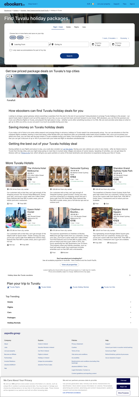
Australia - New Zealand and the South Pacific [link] (35, 10)
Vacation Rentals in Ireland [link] (46, 347)
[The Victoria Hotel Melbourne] (26, 186)
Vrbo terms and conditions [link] (79, 354)
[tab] (57, 27)
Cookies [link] (74, 347)
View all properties (69, 265)
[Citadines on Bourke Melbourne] (69, 231)
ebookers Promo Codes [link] (45, 365)
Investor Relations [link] (9, 361)
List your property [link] (9, 351)
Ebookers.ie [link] (7, 10)
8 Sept (98, 45)
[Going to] (69, 44)
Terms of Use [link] (76, 351)
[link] (22, 287)
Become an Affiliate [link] (10, 354)
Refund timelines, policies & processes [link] (116, 354)
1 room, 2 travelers (109, 38)
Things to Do (25, 153)
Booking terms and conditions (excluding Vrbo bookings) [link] (85, 362)
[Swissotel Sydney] (69, 186)
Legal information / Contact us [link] (81, 370)
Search (69, 56)
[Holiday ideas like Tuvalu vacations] (69, 275)
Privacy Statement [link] (77, 344)
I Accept (123, 380)
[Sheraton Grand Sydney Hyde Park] (112, 186)
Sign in (132, 4)
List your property (103, 4)
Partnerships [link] (8, 358)
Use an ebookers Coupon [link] (113, 358)
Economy (124, 38)
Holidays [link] (16, 10)
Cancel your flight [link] (110, 351)
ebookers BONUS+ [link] (10, 365)
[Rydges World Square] (112, 231)
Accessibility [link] (75, 358)
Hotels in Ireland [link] (43, 344)
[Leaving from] (29, 44)
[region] (69, 387)
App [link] (5, 368)
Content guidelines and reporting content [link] (84, 373)
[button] (69, 302)
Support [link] (107, 344)
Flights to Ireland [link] (43, 354)
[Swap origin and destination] (49, 44)
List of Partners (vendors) (72, 393)
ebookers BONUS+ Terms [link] (79, 366)
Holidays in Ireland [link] (43, 358)
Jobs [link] (5, 347)
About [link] (6, 344)
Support (116, 4)
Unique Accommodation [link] (45, 361)
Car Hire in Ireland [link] (43, 351)
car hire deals (68, 149)
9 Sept (118, 45)
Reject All (123, 387)
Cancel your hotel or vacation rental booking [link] (118, 347)
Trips (124, 4)
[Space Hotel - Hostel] (26, 231)
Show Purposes (123, 393)
